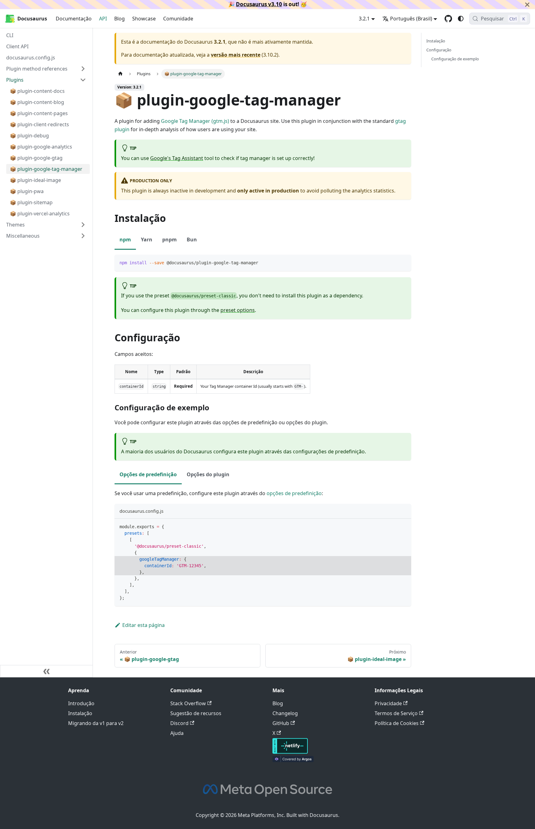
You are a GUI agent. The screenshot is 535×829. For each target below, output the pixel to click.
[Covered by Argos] (293, 760)
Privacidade (388, 703)
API (103, 18)
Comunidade (178, 18)
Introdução (81, 703)
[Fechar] (527, 4)
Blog (119, 18)
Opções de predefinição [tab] (148, 474)
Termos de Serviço (396, 713)
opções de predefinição (294, 493)
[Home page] (120, 74)
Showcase (144, 18)
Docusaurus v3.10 (259, 4)
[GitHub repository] (448, 19)
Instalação (435, 41)
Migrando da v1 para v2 (96, 723)
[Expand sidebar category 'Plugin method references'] (83, 69)
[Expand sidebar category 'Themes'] (83, 225)
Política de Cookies (397, 723)
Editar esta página (143, 625)
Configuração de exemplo (455, 59)
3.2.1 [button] (364, 18)
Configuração (438, 50)
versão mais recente (235, 54)
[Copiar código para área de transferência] (403, 262)
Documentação (74, 18)
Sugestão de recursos (195, 713)
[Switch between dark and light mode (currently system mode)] (461, 19)
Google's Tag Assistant (176, 158)
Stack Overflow (188, 703)
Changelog (285, 713)
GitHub (280, 723)
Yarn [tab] (146, 239)
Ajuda (177, 733)
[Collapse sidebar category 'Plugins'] (83, 80)
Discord (179, 723)
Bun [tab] (192, 239)
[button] (46, 236)
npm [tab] (125, 239)
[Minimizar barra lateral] (46, 671)
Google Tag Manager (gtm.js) (195, 121)
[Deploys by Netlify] (290, 752)
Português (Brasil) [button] (411, 18)
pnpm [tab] (169, 239)
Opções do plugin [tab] (208, 474)
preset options (237, 310)
